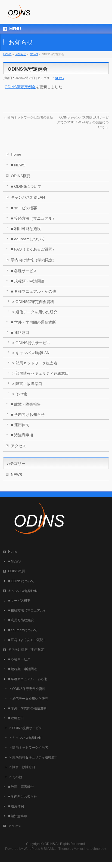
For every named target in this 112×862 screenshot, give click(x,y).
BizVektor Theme (56, 849)
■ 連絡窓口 (20, 332)
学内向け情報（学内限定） (34, 260)
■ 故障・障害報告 (26, 404)
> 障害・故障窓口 (27, 383)
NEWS (34, 54)
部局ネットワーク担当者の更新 (28, 117)
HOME (7, 54)
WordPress (32, 849)
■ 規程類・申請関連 (28, 281)
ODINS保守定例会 (20, 87)
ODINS (50, 844)
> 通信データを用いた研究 (34, 312)
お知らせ (20, 54)
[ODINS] (18, 15)
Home (16, 154)
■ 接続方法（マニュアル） (33, 218)
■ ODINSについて (26, 186)
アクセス (18, 446)
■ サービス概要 (24, 208)
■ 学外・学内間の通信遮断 (33, 322)
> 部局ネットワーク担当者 (34, 363)
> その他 (19, 394)
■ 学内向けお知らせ (28, 414)
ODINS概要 (20, 176)
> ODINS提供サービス (31, 343)
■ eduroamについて (28, 239)
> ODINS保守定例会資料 (33, 302)
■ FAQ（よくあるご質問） (33, 249)
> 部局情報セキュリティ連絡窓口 (40, 373)
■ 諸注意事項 (22, 435)
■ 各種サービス (24, 271)
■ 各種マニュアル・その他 (33, 291)
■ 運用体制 (20, 425)
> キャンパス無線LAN (30, 353)
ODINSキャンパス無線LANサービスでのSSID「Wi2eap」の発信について (83, 122)
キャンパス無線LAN (28, 197)
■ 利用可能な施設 (26, 228)
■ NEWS (18, 165)
